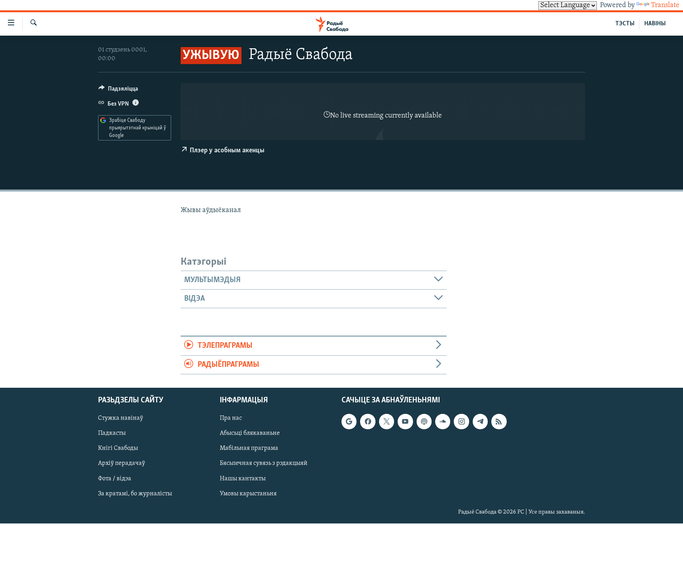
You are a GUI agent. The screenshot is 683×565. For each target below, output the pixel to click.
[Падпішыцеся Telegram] (480, 421)
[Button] (118, 90)
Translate (665, 5)
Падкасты (112, 433)
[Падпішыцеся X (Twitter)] (386, 421)
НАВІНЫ (655, 24)
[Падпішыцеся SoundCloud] (442, 421)
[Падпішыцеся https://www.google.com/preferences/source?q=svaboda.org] (349, 421)
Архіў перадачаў (121, 463)
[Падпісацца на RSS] (498, 421)
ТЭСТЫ (624, 24)
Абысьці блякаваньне (250, 433)
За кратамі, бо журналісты (135, 494)
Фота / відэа (114, 479)
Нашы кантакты (243, 479)
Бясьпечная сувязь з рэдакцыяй (264, 463)
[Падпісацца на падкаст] (424, 421)
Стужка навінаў (120, 418)
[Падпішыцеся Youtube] (405, 421)
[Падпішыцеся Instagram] (461, 421)
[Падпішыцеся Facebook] (367, 421)
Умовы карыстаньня (248, 494)
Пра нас (231, 418)
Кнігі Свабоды (118, 448)
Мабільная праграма (249, 448)
